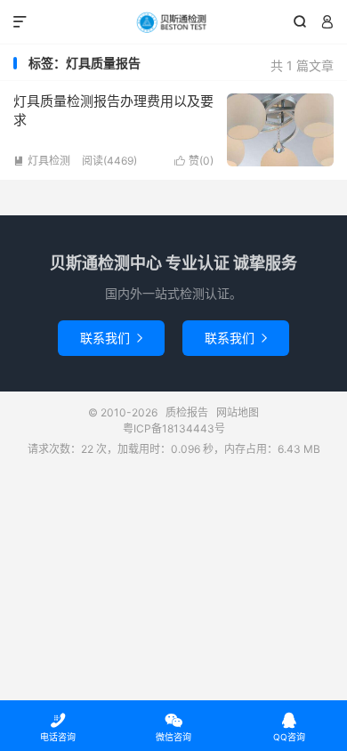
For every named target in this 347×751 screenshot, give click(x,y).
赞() (194, 160)
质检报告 (173, 22)
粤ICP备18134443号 (174, 428)
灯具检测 (41, 160)
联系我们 (111, 337)
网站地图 (237, 412)
